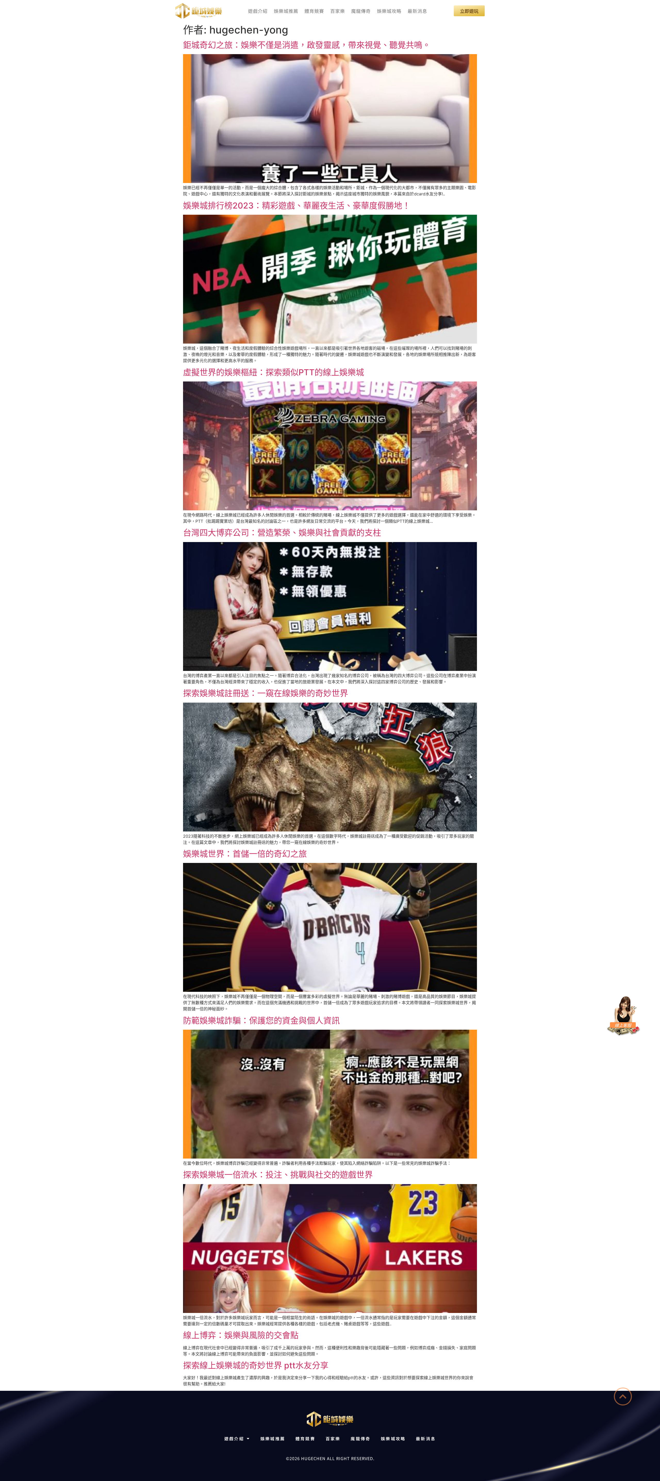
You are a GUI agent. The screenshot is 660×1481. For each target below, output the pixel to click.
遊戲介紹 (258, 10)
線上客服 (623, 1025)
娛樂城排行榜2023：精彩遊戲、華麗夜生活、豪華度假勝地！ (296, 206)
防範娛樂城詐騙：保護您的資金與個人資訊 (261, 1021)
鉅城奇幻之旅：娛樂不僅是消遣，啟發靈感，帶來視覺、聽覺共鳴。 (307, 45)
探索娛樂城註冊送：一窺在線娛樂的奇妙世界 (265, 693)
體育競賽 (314, 10)
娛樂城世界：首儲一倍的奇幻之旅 (245, 854)
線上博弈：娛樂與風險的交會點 (241, 1335)
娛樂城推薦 (286, 10)
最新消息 (417, 10)
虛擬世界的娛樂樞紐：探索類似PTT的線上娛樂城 (273, 372)
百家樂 (337, 10)
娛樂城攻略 (389, 10)
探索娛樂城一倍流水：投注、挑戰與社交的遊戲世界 (278, 1175)
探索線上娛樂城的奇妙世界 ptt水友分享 (255, 1365)
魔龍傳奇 (361, 10)
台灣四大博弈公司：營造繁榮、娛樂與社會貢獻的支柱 (282, 533)
